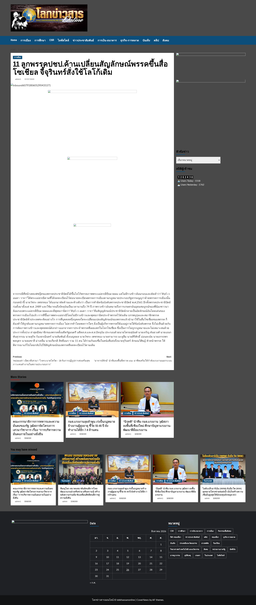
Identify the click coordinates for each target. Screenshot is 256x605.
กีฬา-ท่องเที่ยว (175, 537)
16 (96, 563)
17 (107, 563)
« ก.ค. (93, 583)
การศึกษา (40, 40)
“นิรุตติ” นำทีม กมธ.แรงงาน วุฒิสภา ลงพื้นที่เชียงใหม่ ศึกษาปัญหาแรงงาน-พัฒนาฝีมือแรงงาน (147, 426)
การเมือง (26, 40)
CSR (51, 40)
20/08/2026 (82, 434)
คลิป (156, 40)
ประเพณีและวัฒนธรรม (188, 543)
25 (117, 570)
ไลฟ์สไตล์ (63, 40)
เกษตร (197, 555)
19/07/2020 (29, 79)
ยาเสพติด (205, 543)
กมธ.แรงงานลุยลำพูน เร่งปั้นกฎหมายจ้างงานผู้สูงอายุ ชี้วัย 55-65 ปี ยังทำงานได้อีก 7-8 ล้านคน (91, 426)
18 (117, 563)
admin (64, 501)
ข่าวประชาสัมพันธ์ (83, 40)
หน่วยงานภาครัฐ (218, 549)
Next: (133, 358)
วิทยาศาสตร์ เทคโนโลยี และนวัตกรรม (184, 549)
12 (127, 557)
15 (161, 557)
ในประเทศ (66, 481)
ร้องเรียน (216, 543)
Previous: (51, 360)
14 (151, 557)
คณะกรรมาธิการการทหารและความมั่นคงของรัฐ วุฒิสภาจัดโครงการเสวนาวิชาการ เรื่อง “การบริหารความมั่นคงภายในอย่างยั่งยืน (37, 428)
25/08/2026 (27, 438)
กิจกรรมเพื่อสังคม (224, 531)
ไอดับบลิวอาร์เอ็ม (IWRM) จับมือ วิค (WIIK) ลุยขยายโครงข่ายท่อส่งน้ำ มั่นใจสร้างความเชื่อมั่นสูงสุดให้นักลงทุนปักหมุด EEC (223, 491)
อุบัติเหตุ (187, 555)
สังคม (166, 40)
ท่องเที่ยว (215, 537)
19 (127, 563)
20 (139, 563)
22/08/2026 (74, 501)
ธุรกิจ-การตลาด (129, 40)
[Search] (243, 40)
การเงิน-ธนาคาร (107, 40)
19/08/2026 (138, 434)
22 (161, 563)
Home (14, 40)
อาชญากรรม (175, 555)
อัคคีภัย (232, 549)
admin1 (18, 79)
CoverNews (143, 600)
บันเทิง (146, 40)
